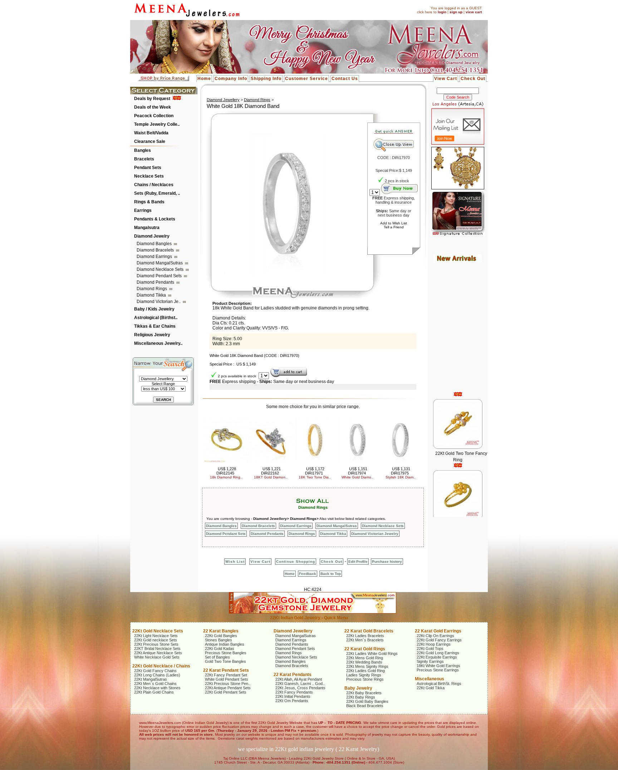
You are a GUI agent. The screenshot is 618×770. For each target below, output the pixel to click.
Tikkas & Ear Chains (155, 326)
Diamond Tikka (152, 295)
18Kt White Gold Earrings (438, 666)
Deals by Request (152, 98)
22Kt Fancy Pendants (294, 692)
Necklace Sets (149, 176)
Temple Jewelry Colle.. (157, 124)
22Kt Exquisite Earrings (437, 657)
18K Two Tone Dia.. (315, 477)
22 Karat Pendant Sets (226, 670)
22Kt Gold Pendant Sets (225, 692)
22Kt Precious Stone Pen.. (227, 683)
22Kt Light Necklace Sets (156, 636)
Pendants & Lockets (154, 219)
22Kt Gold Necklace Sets (157, 631)
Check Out (473, 78)
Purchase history (387, 561)
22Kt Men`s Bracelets (365, 640)
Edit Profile (358, 561)
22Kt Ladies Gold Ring (365, 671)
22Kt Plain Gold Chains (154, 692)
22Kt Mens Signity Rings (367, 666)
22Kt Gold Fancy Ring (461, 508)
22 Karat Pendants (293, 674)
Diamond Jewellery (223, 100)
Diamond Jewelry (152, 236)
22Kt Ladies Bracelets (365, 636)
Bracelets (144, 159)
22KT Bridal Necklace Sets (157, 648)
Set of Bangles (217, 657)
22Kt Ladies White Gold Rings (372, 653)
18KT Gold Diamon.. (271, 477)
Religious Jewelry (152, 334)
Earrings (143, 210)
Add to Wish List (393, 223)
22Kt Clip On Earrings (435, 636)
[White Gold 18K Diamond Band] (286, 273)
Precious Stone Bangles (225, 653)
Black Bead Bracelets (364, 706)
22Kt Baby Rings (360, 697)
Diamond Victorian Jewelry (374, 534)
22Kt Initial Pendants (292, 696)
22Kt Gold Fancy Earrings (439, 640)
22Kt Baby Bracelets (364, 693)
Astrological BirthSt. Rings (439, 683)
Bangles (142, 150)
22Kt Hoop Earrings (434, 644)
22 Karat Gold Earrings (438, 631)
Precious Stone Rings (365, 679)
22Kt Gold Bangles (221, 636)
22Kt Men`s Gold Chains (155, 683)
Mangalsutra (147, 227)
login (442, 12)
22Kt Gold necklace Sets (155, 640)
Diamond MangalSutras (160, 262)
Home (204, 78)
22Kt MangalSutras (150, 679)
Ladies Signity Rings (363, 675)
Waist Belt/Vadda (151, 132)
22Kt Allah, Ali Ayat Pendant (298, 679)
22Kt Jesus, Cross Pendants (300, 688)
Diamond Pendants (156, 282)
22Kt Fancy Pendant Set (226, 675)
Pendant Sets (147, 167)
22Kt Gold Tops (430, 648)
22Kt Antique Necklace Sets (158, 653)
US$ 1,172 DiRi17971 (315, 471)
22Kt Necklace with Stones (157, 688)
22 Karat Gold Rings (364, 648)
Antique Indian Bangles (224, 644)
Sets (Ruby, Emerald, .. (157, 193)
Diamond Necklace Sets (161, 269)
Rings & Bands (149, 201)
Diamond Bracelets (156, 250)
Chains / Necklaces (153, 184)
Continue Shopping (295, 561)
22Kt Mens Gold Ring (364, 658)
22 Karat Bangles (221, 631)
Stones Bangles (218, 640)
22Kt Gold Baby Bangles (367, 701)
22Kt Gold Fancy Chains (155, 671)
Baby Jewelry (358, 688)
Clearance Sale (149, 141)
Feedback (307, 574)
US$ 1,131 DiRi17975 (401, 471)
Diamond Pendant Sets (160, 275)
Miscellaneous (429, 678)
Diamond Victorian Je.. (159, 301)
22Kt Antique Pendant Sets (228, 688)
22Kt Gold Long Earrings (438, 653)
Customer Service (306, 78)
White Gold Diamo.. (357, 477)
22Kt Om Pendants (291, 701)
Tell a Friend (394, 227)
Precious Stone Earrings (438, 670)
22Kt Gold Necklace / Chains (161, 666)
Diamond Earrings (155, 256)
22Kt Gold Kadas (219, 648)
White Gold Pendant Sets (226, 679)
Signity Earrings (430, 661)
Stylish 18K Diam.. (401, 477)
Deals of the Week (152, 107)
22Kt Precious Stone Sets (156, 644)
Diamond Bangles (155, 243)
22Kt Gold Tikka (431, 688)
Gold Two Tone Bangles (225, 661)
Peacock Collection (153, 115)
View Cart (445, 78)
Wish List (235, 561)
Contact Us (345, 78)
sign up (456, 12)
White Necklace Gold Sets (157, 657)
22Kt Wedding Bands (364, 662)
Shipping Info (266, 78)
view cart (474, 12)
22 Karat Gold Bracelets (368, 631)
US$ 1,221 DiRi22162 (271, 471)
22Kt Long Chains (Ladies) (157, 675)
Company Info (231, 78)
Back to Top (330, 574)
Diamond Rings (152, 288)
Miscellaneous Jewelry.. (158, 343)
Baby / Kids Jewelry (154, 309)
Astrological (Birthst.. (155, 317)
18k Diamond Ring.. (226, 477)
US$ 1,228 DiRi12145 (226, 471)
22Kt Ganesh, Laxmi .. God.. (300, 683)
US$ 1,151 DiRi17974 (358, 471)
